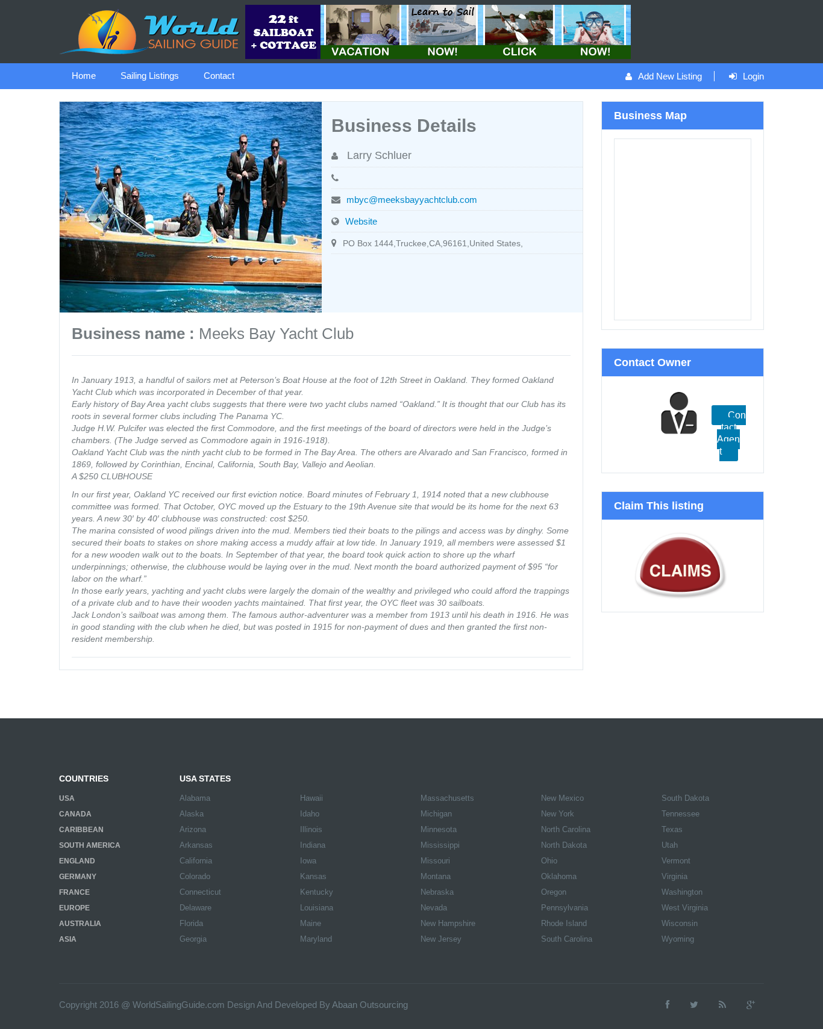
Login (753, 76)
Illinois (311, 829)
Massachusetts (447, 798)
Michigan (436, 813)
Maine (310, 923)
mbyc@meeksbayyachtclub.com (411, 199)
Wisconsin (680, 923)
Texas (672, 829)
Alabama (195, 798)
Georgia (193, 939)
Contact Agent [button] (731, 433)
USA (67, 798)
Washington (682, 892)
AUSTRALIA (80, 923)
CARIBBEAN (81, 829)
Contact (219, 75)
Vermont (676, 860)
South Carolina (566, 939)
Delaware (195, 907)
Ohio (549, 860)
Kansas (313, 876)
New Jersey (441, 939)
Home (84, 75)
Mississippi (440, 845)
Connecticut (200, 892)
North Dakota (564, 845)
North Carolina (565, 829)
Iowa (308, 860)
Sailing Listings (149, 75)
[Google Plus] (750, 1004)
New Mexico (562, 798)
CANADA (75, 814)
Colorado (195, 876)
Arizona (193, 829)
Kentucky (316, 892)
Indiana (312, 845)
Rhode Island (564, 923)
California (196, 860)
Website (361, 221)
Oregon (553, 892)
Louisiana (316, 907)
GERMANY (77, 876)
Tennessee (680, 813)
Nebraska (437, 892)
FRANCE (74, 892)
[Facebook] (667, 1004)
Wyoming (678, 939)
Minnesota (439, 829)
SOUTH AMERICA (89, 845)
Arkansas (196, 845)
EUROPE (74, 908)
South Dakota (685, 798)
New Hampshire (448, 923)
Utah (670, 845)
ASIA (68, 939)
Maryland (316, 939)
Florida (191, 923)
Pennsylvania (564, 907)
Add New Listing (670, 76)
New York (557, 813)
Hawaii (311, 798)
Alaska (192, 813)
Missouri (435, 860)
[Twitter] (694, 1004)
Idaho (309, 813)
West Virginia (685, 907)
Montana (436, 876)
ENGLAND (77, 861)
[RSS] (722, 1004)
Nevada (434, 907)
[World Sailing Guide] (150, 31)
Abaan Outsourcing (370, 1004)
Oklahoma (559, 876)
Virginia (674, 876)
